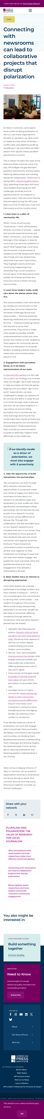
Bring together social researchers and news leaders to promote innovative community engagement (19, 891)
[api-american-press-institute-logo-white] (19, 1056)
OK (22, 1114)
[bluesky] (10, 1019)
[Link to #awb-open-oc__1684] (30, 10)
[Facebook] (8, 815)
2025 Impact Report (31, 3)
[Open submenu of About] (32, 1027)
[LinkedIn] (24, 815)
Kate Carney (10, 88)
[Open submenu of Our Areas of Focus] (32, 1035)
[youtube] (21, 1014)
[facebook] (10, 1014)
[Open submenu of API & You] (32, 1042)
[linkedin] (26, 1014)
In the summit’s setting (15, 375)
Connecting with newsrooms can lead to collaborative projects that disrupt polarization (22, 872)
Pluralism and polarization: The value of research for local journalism (19, 834)
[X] (16, 815)
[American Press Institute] (8, 8)
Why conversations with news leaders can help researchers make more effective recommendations (21, 854)
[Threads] (15, 1014)
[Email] (32, 815)
